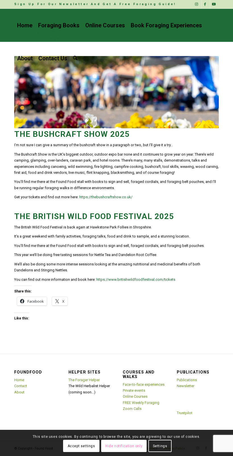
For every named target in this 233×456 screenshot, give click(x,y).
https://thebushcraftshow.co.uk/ (105, 197)
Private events (134, 390)
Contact (20, 386)
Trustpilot (184, 413)
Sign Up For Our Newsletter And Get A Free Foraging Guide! (95, 4)
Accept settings (81, 446)
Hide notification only (123, 446)
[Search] (75, 58)
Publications (187, 380)
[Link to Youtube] (214, 4)
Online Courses (135, 396)
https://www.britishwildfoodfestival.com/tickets (135, 279)
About (19, 392)
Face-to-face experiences (144, 384)
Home (19, 380)
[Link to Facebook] (206, 4)
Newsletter (185, 386)
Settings (160, 446)
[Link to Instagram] (197, 4)
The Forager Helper (84, 380)
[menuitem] (95, 4)
